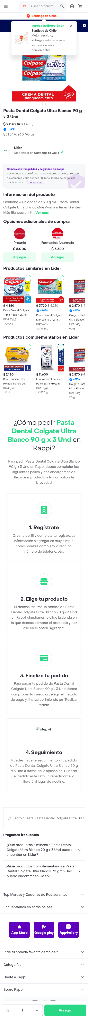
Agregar (19, 257)
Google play (44, 933)
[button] (44, 16)
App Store (19, 933)
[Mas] (37, 1010)
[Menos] (7, 1010)
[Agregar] (28, 278)
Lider (18, 148)
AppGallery (69, 933)
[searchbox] (42, 6)
